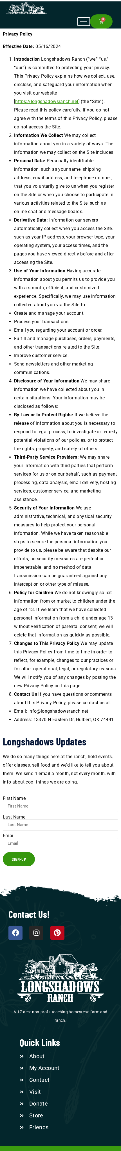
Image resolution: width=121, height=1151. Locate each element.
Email (9, 835)
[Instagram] (36, 933)
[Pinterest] (57, 933)
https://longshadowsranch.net (46, 101)
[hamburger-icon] (83, 21)
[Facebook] (15, 933)
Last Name (14, 817)
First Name (14, 798)
